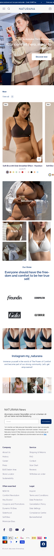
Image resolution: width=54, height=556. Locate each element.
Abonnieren (40, 282)
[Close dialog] (51, 264)
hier (42, 290)
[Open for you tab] (43, 544)
